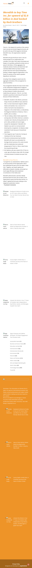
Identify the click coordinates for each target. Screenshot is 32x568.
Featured (12, 355)
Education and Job (15, 346)
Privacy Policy (16, 564)
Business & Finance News (16, 344)
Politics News (13, 360)
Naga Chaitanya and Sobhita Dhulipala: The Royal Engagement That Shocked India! (19, 335)
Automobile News (14, 341)
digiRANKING (23, 566)
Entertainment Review (16, 351)
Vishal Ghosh (8, 25)
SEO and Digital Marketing (17, 363)
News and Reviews (15, 358)
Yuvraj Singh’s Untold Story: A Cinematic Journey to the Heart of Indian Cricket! (18, 261)
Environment (13, 353)
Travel (11, 370)
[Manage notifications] (28, 564)
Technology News (14, 367)
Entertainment (14, 348)
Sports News (13, 365)
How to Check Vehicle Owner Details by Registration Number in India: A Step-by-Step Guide (19, 226)
